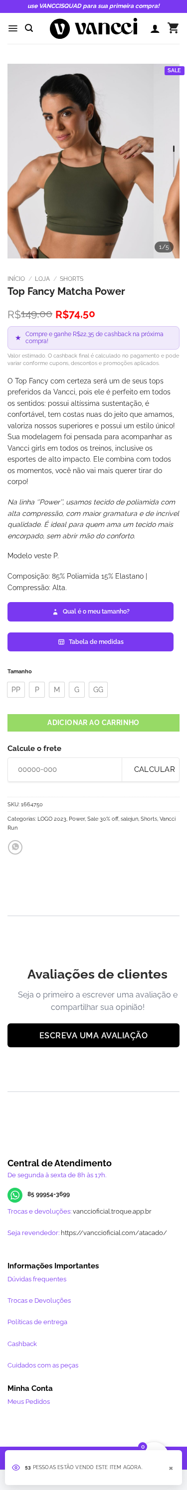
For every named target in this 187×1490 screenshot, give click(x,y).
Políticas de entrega (37, 1322)
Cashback (22, 1344)
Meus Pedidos (28, 1401)
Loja (42, 278)
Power (77, 818)
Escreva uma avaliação (93, 1035)
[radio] (15, 689)
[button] (12, 28)
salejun (129, 818)
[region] (93, 161)
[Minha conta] (155, 28)
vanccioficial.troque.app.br (112, 1211)
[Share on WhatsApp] (15, 847)
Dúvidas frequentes (36, 1279)
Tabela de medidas (96, 641)
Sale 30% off (102, 818)
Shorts (71, 278)
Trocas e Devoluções (39, 1300)
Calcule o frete (34, 748)
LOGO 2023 (51, 818)
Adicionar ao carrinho (93, 723)
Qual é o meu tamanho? (96, 611)
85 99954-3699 (48, 1194)
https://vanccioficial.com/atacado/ (114, 1233)
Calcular (153, 769)
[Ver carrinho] (173, 28)
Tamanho (19, 672)
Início (16, 278)
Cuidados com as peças (42, 1365)
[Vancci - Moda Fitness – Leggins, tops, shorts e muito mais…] (94, 28)
